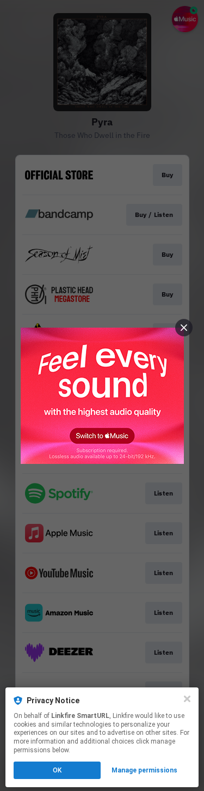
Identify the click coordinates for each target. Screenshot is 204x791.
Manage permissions (144, 770)
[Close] (187, 699)
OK (57, 770)
